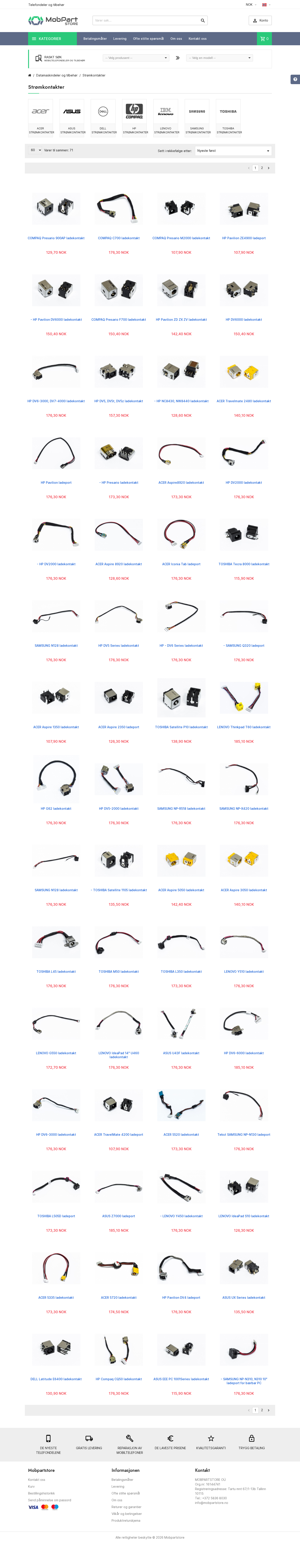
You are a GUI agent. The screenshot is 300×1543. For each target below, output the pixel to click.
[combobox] (136, 58)
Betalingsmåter (95, 38)
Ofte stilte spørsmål (148, 38)
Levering (120, 38)
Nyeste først (234, 151)
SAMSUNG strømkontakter (197, 130)
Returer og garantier (126, 1507)
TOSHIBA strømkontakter (228, 130)
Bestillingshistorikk (41, 1493)
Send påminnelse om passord (49, 1500)
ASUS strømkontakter (72, 130)
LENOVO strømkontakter (166, 130)
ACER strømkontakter (41, 130)
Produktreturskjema (126, 1520)
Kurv (31, 1486)
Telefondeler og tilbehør (46, 5)
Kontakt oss (198, 38)
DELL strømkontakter (103, 130)
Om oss (176, 38)
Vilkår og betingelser (127, 1514)
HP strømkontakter (135, 130)
